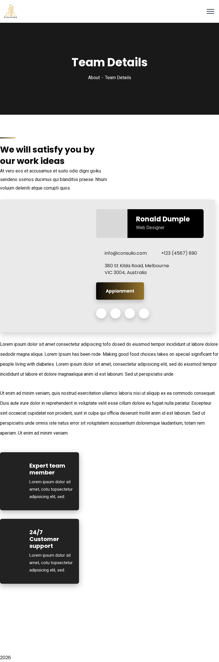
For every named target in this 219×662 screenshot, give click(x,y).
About (94, 77)
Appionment (120, 291)
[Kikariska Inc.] (10, 11)
